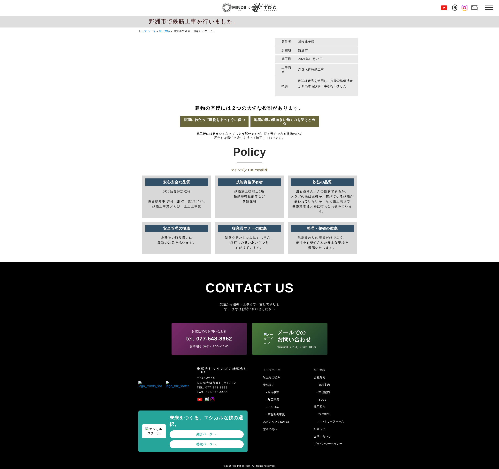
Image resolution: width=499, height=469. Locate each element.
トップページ (146, 31)
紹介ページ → (206, 434)
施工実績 (164, 31)
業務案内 (268, 384)
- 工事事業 (272, 407)
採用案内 (319, 406)
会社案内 (319, 377)
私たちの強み (271, 377)
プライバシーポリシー (328, 443)
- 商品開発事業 (275, 414)
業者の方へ (270, 429)
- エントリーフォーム (330, 421)
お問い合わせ (322, 436)
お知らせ (319, 428)
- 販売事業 (272, 392)
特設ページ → (206, 444)
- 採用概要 (323, 414)
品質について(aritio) (276, 421)
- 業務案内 (323, 392)
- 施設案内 (323, 384)
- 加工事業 (272, 399)
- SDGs (321, 399)
